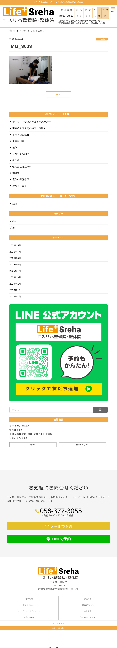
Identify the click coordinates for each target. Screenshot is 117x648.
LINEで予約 (61, 539)
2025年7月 (15, 252)
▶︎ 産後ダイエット (19, 186)
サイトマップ (58, 623)
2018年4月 (15, 296)
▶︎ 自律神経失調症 (19, 154)
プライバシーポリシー (88, 617)
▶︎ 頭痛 (13, 203)
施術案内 (29, 599)
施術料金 (87, 599)
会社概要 (87, 611)
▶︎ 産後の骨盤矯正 (19, 179)
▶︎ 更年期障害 (17, 141)
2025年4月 (15, 271)
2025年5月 (15, 264)
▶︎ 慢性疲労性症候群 (20, 166)
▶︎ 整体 (13, 147)
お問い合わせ (29, 617)
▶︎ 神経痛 (14, 173)
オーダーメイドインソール (29, 611)
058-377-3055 (61, 510)
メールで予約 (61, 526)
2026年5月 (15, 245)
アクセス (33, 445)
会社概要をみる (82, 445)
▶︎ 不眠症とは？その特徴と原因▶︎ (27, 128)
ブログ (13, 228)
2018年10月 (16, 290)
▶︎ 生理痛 (14, 160)
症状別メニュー (29, 605)
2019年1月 (15, 284)
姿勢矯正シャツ (87, 605)
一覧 (58, 94)
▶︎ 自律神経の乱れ (19, 134)
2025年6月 (15, 258)
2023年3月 (15, 277)
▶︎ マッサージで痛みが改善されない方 (30, 122)
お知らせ (14, 221)
